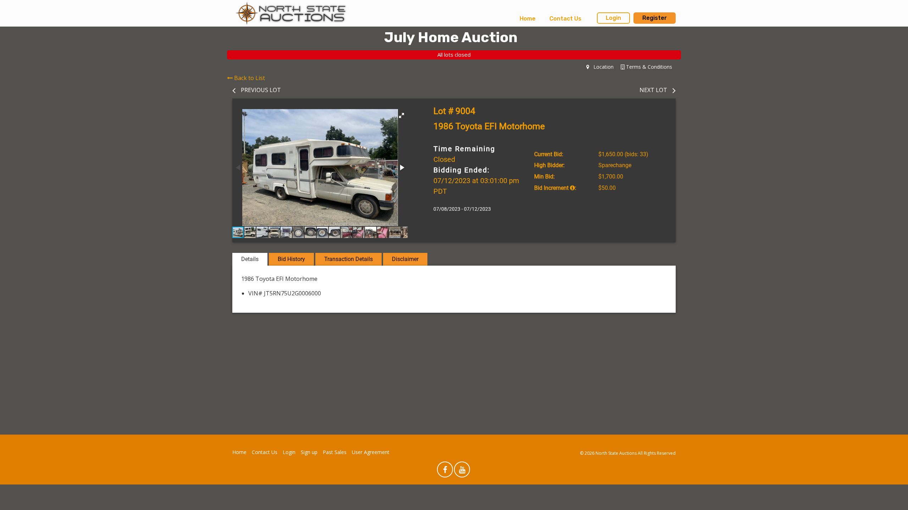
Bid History (291, 259)
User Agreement (370, 452)
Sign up (309, 452)
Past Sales (335, 452)
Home (528, 18)
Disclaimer (405, 259)
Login (613, 18)
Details (250, 259)
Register (654, 18)
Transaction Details (348, 259)
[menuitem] (527, 19)
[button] (401, 115)
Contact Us (565, 18)
